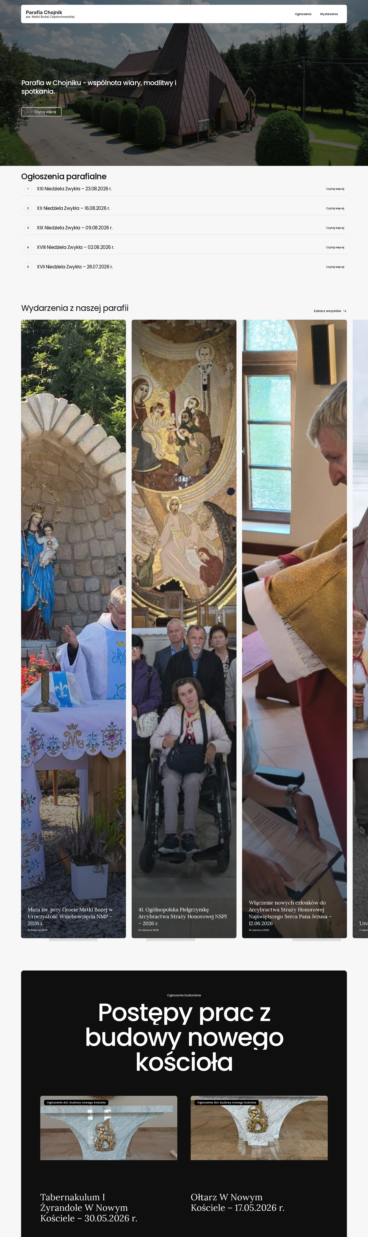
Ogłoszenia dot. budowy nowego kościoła (76, 1102)
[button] (41, 112)
